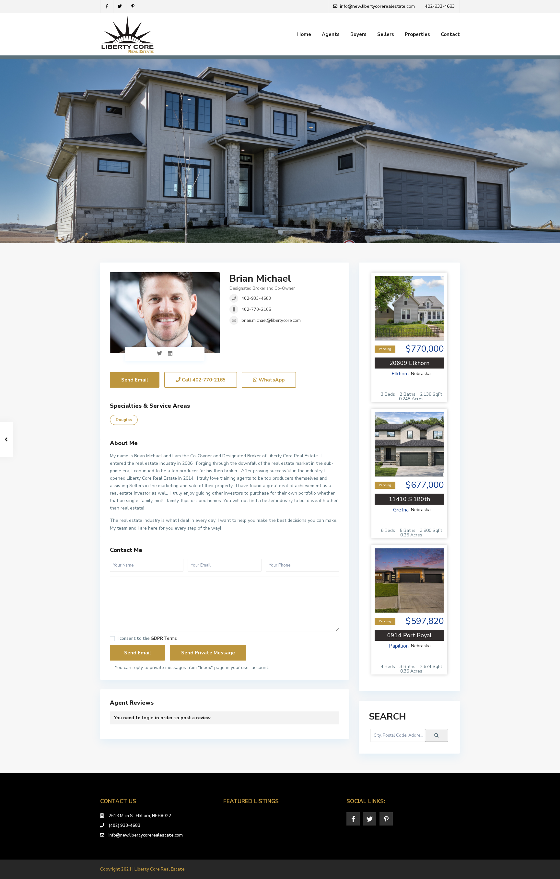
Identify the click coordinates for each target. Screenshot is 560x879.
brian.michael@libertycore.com (271, 320)
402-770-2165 (256, 309)
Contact (450, 34)
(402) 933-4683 (124, 825)
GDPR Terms (164, 638)
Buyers (358, 34)
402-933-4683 (256, 298)
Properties (417, 34)
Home (304, 34)
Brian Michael (260, 278)
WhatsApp (271, 380)
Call (203, 380)
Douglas (124, 419)
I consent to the (147, 638)
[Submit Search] (436, 735)
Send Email (134, 380)
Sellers (385, 34)
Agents (331, 34)
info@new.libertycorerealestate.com (146, 835)
